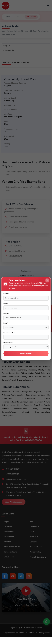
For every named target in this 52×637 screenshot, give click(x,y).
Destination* (8, 343)
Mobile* (6, 313)
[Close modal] (47, 280)
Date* (5, 323)
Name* (6, 294)
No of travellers (9, 333)
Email (5, 303)
